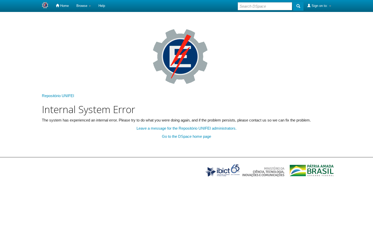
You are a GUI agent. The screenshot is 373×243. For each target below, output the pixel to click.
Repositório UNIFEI (58, 96)
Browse (82, 6)
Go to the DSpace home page (186, 136)
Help (101, 6)
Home (64, 6)
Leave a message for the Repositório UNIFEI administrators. (186, 128)
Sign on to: (320, 6)
